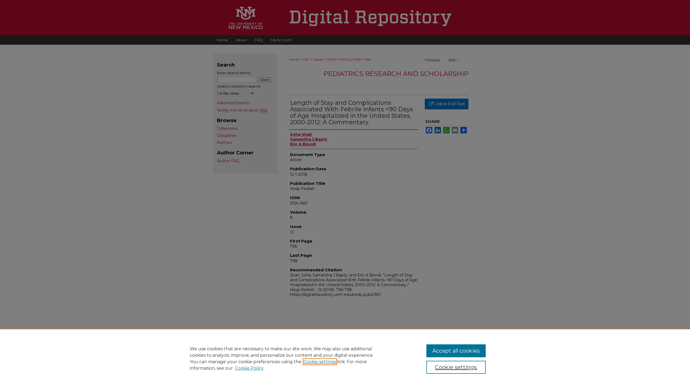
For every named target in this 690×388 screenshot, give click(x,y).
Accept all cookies (456, 351)
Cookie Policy (249, 368)
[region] (345, 358)
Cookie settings (319, 361)
